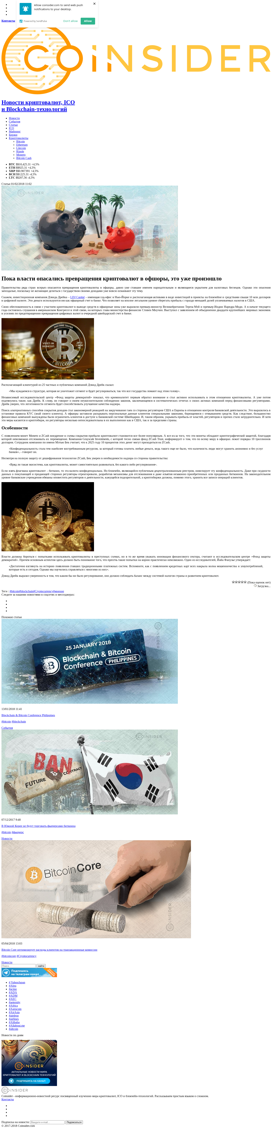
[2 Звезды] (236, 581)
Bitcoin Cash (23, 158)
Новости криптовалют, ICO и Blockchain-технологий (38, 105)
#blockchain (26, 591)
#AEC (12, 999)
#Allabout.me (17, 1025)
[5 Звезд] (245, 581)
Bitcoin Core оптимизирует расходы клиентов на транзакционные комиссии (49, 949)
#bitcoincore (8, 956)
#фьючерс (18, 832)
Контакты (7, 1099)
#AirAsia (14, 1012)
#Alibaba (14, 1022)
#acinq (13, 989)
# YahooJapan (17, 982)
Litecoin (21, 148)
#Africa (13, 1005)
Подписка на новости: (15, 1122)
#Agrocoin (15, 1009)
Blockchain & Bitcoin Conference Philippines (28, 715)
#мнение (58, 591)
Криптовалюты (18, 138)
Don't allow (70, 21)
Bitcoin (20, 141)
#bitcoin (14, 591)
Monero (21, 154)
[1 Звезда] (233, 581)
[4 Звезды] (242, 581)
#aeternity (14, 1002)
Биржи (13, 134)
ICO (11, 128)
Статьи (13, 124)
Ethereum (22, 144)
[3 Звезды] (239, 581)
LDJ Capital (77, 297)
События (14, 121)
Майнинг (15, 131)
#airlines (14, 1019)
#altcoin (13, 1028)
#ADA (13, 992)
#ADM (13, 995)
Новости (14, 118)
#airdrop (14, 1015)
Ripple (20, 151)
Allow (88, 21)
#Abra (12, 985)
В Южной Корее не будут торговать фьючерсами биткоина (38, 826)
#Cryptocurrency (43, 591)
